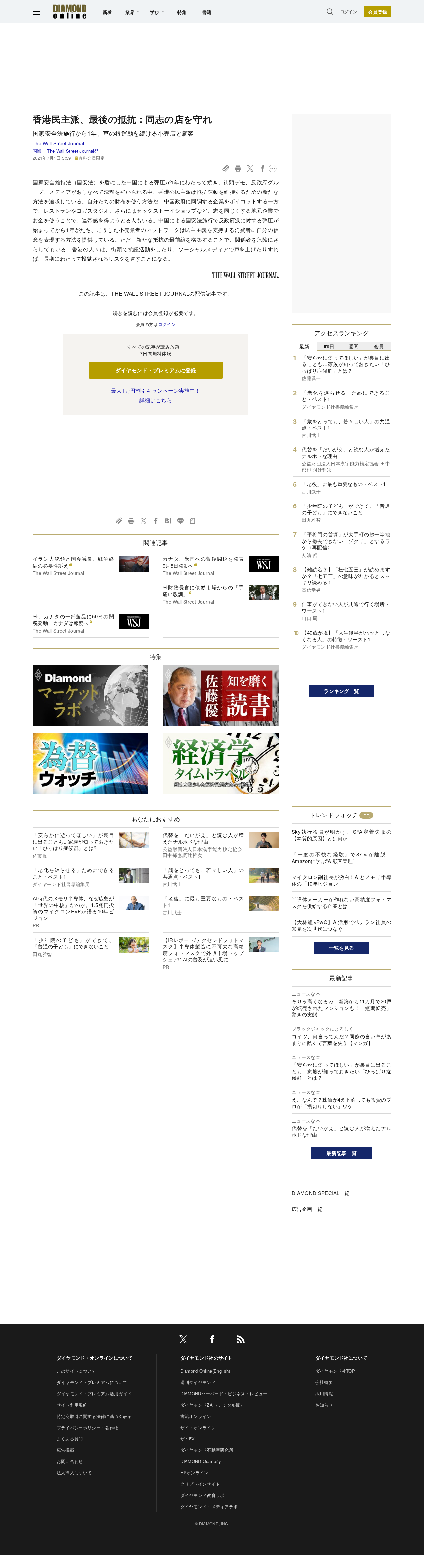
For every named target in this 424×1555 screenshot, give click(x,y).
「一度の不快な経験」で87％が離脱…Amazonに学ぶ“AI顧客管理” (341, 857)
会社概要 (324, 1382)
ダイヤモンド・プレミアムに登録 (155, 370)
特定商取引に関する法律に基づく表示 (94, 1416)
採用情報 (324, 1393)
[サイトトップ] (69, 11)
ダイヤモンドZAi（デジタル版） (212, 1405)
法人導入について (74, 1472)
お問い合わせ (70, 1461)
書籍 (207, 12)
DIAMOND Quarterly (200, 1461)
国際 (37, 151)
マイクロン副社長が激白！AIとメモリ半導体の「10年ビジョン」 (341, 880)
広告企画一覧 (307, 1208)
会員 (379, 346)
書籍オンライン (195, 1416)
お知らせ (324, 1405)
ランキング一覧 (341, 691)
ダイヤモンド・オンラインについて (94, 1357)
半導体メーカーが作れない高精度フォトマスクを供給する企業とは (341, 902)
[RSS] (241, 1340)
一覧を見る (341, 947)
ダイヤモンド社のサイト (206, 1357)
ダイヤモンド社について (341, 1357)
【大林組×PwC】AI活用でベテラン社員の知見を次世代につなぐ (341, 925)
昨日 (329, 346)
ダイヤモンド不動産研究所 (206, 1450)
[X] (183, 1340)
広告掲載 (65, 1450)
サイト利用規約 (72, 1405)
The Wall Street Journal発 (72, 151)
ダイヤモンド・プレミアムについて (92, 1382)
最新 (304, 346)
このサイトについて (76, 1371)
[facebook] (212, 1340)
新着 (107, 12)
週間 (354, 346)
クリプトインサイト (200, 1484)
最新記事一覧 (341, 1153)
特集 (182, 12)
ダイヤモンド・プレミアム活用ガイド (94, 1393)
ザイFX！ (189, 1439)
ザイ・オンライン (198, 1427)
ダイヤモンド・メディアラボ (209, 1506)
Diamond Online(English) (205, 1371)
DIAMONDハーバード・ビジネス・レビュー (223, 1393)
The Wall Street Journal (58, 143)
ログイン (348, 11)
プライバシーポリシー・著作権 (87, 1427)
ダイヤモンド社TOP (335, 1371)
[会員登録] (377, 11)
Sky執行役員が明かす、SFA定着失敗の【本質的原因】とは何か (341, 835)
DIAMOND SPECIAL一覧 (320, 1192)
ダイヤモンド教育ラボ (202, 1495)
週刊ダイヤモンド (198, 1382)
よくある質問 (70, 1439)
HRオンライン (194, 1472)
